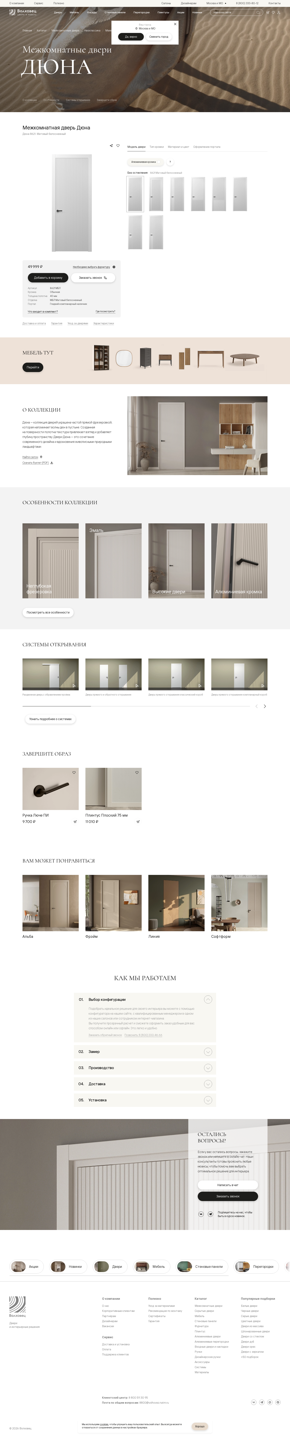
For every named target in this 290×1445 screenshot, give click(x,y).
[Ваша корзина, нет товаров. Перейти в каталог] (268, 12)
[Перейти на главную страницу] (22, 12)
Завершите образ (107, 100)
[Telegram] (210, 1214)
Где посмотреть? (105, 311)
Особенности (51, 100)
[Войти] (279, 12)
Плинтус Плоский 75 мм (106, 815)
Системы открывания (78, 100)
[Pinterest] (278, 1402)
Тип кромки (157, 146)
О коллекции (29, 100)
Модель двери (136, 146)
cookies (104, 1424)
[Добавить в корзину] (75, 821)
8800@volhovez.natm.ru (154, 1402)
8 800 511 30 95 (138, 1397)
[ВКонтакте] (201, 1214)
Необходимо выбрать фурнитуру (91, 267)
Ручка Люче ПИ (35, 815)
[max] (270, 1402)
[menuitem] (58, 12)
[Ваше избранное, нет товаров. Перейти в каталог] (273, 12)
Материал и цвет (178, 146)
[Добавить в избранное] (118, 146)
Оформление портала (206, 146)
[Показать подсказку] (170, 162)
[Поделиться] (111, 146)
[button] (50, 561)
